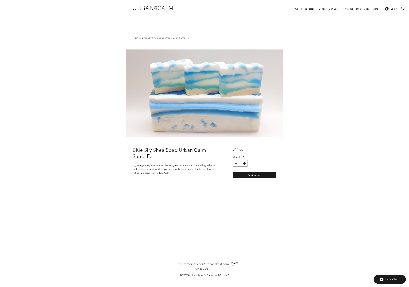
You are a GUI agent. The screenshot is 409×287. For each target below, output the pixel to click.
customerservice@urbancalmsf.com (204, 264)
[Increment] (245, 163)
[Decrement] (235, 163)
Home (136, 37)
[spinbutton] (240, 163)
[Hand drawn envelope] (234, 263)
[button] (403, 9)
